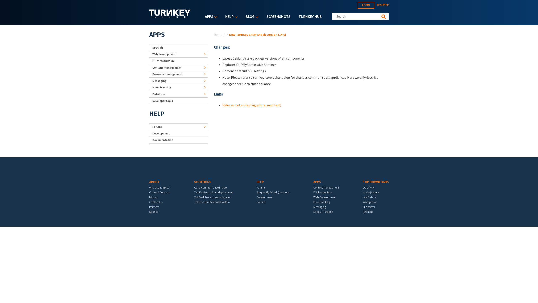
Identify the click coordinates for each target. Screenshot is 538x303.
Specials (158, 47)
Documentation (162, 140)
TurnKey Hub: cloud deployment (213, 192)
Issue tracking (161, 87)
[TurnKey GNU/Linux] (170, 17)
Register (383, 5)
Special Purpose (323, 212)
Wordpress (369, 202)
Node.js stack (371, 192)
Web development (164, 54)
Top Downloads (376, 182)
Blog (249, 17)
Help (228, 17)
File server (369, 207)
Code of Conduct (159, 192)
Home (218, 34)
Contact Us (155, 202)
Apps (208, 17)
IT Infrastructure (163, 61)
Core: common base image (210, 187)
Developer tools (162, 101)
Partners (154, 207)
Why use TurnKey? (159, 187)
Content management (166, 67)
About (154, 182)
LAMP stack (369, 197)
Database (158, 94)
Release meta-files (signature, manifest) (251, 105)
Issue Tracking (321, 202)
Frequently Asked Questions (273, 192)
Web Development (324, 197)
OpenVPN (368, 187)
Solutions (202, 182)
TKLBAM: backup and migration (212, 197)
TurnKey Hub (310, 16)
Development (161, 133)
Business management (167, 74)
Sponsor (154, 212)
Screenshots (278, 16)
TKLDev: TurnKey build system (212, 202)
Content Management (326, 187)
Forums (157, 127)
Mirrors (153, 197)
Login (366, 5)
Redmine (368, 212)
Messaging (159, 81)
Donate (260, 202)
